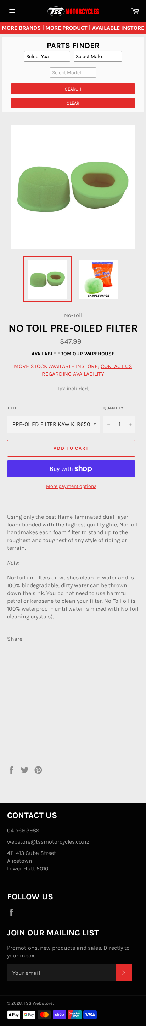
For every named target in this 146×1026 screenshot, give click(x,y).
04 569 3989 (23, 830)
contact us (116, 366)
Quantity (113, 408)
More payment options (71, 486)
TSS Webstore (38, 1003)
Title (12, 408)
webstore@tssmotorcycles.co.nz (48, 841)
